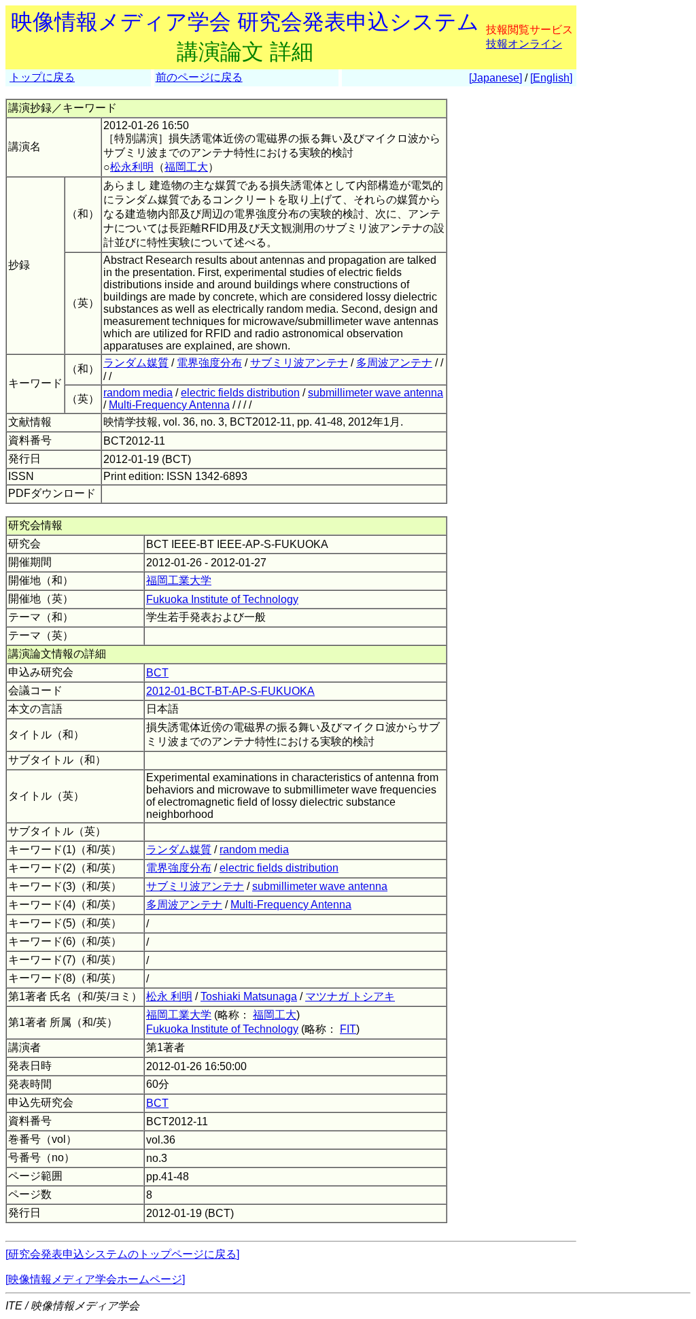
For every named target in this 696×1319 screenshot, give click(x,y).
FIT (348, 1029)
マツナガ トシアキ (350, 996)
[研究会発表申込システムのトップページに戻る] (122, 1254)
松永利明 (132, 167)
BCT (157, 673)
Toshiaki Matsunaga (249, 996)
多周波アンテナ (394, 363)
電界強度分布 (209, 363)
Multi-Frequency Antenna (169, 405)
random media (138, 392)
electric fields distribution (240, 392)
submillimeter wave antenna (375, 392)
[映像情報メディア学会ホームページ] (95, 1279)
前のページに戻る (199, 77)
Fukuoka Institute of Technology (222, 599)
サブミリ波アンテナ (299, 363)
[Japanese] (495, 78)
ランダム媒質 (136, 363)
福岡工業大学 (178, 580)
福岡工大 (186, 167)
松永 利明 (169, 996)
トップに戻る (42, 77)
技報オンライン (524, 44)
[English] (551, 78)
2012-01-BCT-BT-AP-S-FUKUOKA (230, 691)
